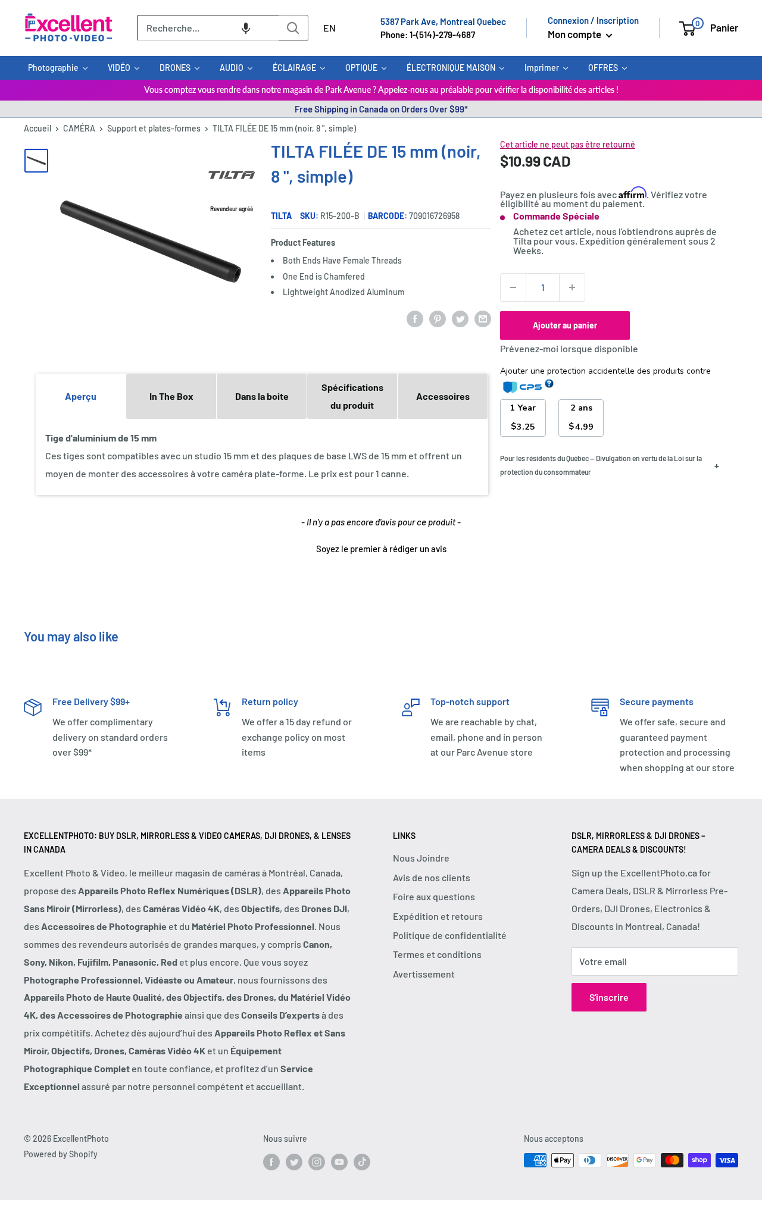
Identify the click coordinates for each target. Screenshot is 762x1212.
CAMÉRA (79, 128)
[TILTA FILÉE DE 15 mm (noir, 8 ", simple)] (36, 161)
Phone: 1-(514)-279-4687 (427, 34)
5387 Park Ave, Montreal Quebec (443, 21)
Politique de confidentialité (450, 935)
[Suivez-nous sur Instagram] (316, 1161)
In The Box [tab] (171, 396)
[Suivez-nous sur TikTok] (362, 1161)
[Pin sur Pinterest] (437, 318)
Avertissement (424, 973)
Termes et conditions (437, 954)
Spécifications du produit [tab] (352, 396)
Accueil (37, 128)
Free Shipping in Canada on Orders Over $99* (381, 109)
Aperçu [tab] (80, 396)
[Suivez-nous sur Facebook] (271, 1161)
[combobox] (208, 28)
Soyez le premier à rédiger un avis (381, 548)
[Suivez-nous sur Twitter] (294, 1161)
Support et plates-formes (154, 128)
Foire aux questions (434, 896)
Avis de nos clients (431, 877)
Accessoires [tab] (443, 396)
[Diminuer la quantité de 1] (513, 287)
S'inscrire (609, 997)
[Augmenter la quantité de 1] (572, 287)
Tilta (281, 216)
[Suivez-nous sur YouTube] (339, 1161)
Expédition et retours (438, 916)
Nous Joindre (421, 857)
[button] (246, 28)
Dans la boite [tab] (262, 396)
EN (329, 27)
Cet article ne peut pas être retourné (567, 144)
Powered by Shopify (61, 1154)
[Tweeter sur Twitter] (460, 318)
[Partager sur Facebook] (415, 318)
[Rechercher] (293, 28)
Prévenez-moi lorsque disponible (569, 348)
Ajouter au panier (565, 325)
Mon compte (575, 34)
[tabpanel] (262, 456)
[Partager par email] (482, 318)
